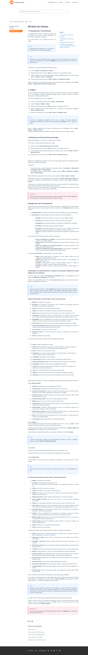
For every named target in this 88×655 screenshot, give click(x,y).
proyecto (55, 329)
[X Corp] (30, 621)
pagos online (73, 317)
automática (35, 327)
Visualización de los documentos (67, 42)
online (45, 453)
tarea (77, 325)
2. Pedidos (62, 37)
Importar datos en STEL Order (35, 637)
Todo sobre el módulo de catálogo (36, 632)
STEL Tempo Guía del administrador (36, 634)
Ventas (26, 21)
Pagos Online (53, 258)
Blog (36, 650)
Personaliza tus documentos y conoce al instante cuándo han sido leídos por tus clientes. (67, 46)
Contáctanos (75, 2)
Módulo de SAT (31, 629)
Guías (30, 21)
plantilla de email (61, 499)
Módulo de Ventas (14, 31)
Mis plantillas (51, 277)
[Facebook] (28, 621)
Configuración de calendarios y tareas (37, 640)
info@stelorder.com (52, 2)
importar (43, 525)
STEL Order (67, 2)
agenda (56, 323)
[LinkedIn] (32, 621)
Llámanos (61, 2)
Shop (69, 517)
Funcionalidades (42, 650)
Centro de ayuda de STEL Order (16, 21)
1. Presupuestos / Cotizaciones (66, 35)
